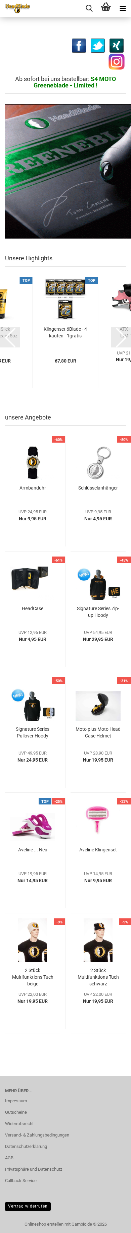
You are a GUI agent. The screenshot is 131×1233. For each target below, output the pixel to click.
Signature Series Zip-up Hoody (98, 612)
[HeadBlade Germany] (15, 8)
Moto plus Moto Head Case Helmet (98, 732)
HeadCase (32, 608)
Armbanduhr (32, 488)
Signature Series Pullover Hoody (32, 732)
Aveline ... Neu (32, 849)
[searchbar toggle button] (89, 8)
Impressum (16, 1100)
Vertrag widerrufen (28, 1206)
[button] (10, 337)
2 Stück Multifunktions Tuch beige (32, 977)
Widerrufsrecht (19, 1123)
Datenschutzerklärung (26, 1146)
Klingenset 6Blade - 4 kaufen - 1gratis (65, 332)
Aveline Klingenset (98, 849)
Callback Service (21, 1180)
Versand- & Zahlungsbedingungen (37, 1135)
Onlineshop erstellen (44, 1224)
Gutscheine (16, 1112)
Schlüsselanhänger (98, 488)
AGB (9, 1157)
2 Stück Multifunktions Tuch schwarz (98, 977)
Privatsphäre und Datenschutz (33, 1169)
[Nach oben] (18, 1223)
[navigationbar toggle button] (122, 8)
